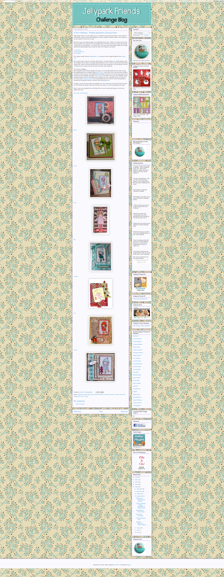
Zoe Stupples (137, 405)
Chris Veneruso (137, 338)
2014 (136, 479)
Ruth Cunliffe (136, 383)
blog (108, 80)
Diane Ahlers (136, 347)
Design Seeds (86, 394)
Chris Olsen (78, 50)
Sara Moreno (136, 388)
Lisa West (136, 372)
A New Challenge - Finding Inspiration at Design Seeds (141, 506)
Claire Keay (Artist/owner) (140, 299)
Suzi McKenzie (137, 397)
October (139, 493)
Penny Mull (136, 380)
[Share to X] (100, 392)
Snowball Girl (77, 396)
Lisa (75, 313)
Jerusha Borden (137, 363)
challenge (80, 394)
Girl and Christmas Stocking (102, 394)
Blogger (128, 564)
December (140, 489)
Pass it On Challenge (139, 514)
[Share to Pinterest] (103, 392)
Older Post (124, 411)
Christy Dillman (137, 341)
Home (101, 411)
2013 (136, 482)
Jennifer (76, 276)
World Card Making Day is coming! (140, 499)
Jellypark (104, 83)
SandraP (135, 386)
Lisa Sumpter (137, 369)
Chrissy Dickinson (79, 51)
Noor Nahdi (78, 53)
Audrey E (135, 336)
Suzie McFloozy (137, 400)
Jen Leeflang (136, 358)
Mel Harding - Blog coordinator (141, 325)
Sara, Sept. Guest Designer (81, 93)
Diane (114, 61)
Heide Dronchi (137, 355)
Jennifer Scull (137, 361)
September (140, 496)
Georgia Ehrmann (138, 352)
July (138, 530)
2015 (136, 477)
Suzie (75, 166)
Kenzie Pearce (137, 366)
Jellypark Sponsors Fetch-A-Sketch (141, 523)
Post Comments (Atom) (104, 416)
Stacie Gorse (136, 394)
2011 (136, 486)
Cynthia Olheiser (137, 344)
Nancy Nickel (136, 377)
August (139, 528)
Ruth (75, 202)
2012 (136, 484)
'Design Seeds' (99, 72)
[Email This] (96, 392)
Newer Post (77, 411)
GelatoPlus (117, 564)
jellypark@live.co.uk (94, 56)
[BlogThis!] (98, 392)
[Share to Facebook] (101, 392)
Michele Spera (137, 375)
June (138, 532)
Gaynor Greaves (137, 350)
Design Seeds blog (99, 75)
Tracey (75, 350)
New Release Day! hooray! (140, 511)
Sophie (135, 391)
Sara (124, 394)
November (140, 491)
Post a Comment (80, 404)
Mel (75, 239)
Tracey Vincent (137, 402)
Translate (146, 35)
